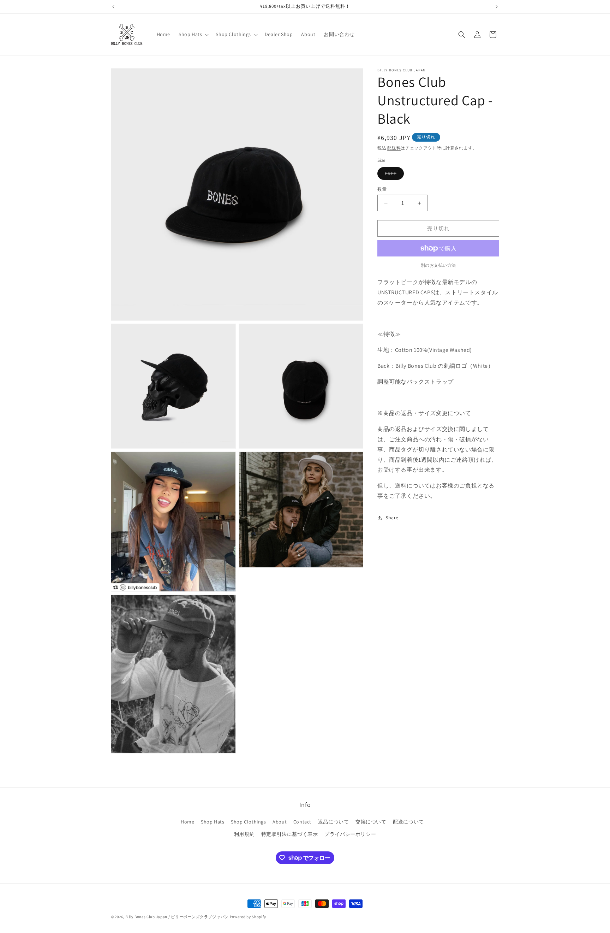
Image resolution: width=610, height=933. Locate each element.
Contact (302, 822)
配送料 (394, 147)
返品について (333, 822)
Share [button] (392, 517)
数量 (382, 189)
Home (187, 822)
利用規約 (244, 834)
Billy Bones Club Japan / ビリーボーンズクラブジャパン (177, 916)
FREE (393, 175)
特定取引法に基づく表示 (289, 834)
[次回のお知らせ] (496, 6)
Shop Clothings (248, 822)
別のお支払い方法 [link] (438, 265)
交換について (371, 822)
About (280, 822)
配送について (408, 822)
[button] (192, 34)
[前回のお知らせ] (113, 6)
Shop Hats (212, 822)
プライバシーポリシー (350, 834)
